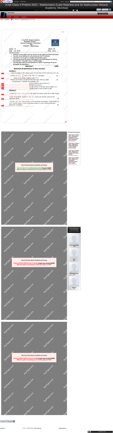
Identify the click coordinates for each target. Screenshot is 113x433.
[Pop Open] (90, 431)
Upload (67, 1)
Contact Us (2, 428)
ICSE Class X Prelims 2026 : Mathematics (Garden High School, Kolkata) (73, 152)
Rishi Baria (11, 12)
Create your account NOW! (46, 263)
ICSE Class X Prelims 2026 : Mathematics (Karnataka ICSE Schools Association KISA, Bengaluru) (73, 137)
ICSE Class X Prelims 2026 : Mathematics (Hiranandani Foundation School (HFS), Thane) (73, 160)
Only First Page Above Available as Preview (34, 165)
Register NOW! (46, 168)
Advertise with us (62, 428)
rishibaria (7, 19)
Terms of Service (37, 428)
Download (105, 9)
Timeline (16, 17)
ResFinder (23, 1)
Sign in (62, 1)
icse (28, 19)
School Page (24, 19)
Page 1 (63, 31)
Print (99, 9)
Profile (9, 17)
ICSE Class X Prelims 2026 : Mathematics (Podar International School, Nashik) (73, 145)
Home (2, 19)
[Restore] (88, 431)
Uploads (23, 17)
